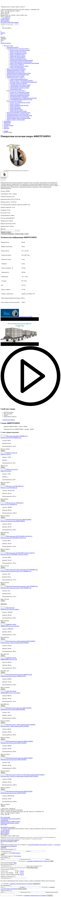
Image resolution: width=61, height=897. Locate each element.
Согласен (3, 847)
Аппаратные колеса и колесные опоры (17, 48)
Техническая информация (7, 234)
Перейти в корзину (6, 43)
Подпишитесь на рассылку (8, 827)
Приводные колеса (15, 106)
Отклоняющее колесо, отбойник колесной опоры (23, 98)
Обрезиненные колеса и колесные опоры (18, 116)
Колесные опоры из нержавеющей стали (18, 74)
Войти (2, 854)
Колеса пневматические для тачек (19, 105)
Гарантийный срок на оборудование (10, 818)
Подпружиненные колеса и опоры (19, 87)
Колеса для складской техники (18, 111)
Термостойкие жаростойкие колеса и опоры (19, 73)
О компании (7, 121)
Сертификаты (4, 820)
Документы (7, 124)
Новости (6, 127)
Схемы (26, 234)
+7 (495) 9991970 (5, 18)
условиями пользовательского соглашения (37, 861)
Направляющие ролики (16, 109)
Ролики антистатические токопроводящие (21, 60)
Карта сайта (4, 824)
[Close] (15, 849)
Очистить (3, 38)
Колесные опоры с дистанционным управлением (23, 82)
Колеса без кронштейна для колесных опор (18, 112)
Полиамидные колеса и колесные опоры (18, 114)
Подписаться (37, 883)
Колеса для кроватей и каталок (18, 53)
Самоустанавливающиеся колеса (19, 79)
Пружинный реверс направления (19, 96)
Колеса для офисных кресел (17, 54)
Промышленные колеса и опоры (16, 70)
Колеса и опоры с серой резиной (16, 119)
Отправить (50, 895)
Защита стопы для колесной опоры (19, 93)
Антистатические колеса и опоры (19, 66)
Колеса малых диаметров (17, 64)
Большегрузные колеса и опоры (15, 76)
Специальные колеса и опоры (15, 77)
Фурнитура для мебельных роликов (19, 92)
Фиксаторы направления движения (19, 95)
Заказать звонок (5, 831)
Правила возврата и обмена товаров (10, 821)
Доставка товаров (8, 125)
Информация (7, 122)
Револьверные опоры (16, 89)
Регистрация (17, 856)
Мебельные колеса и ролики (17, 56)
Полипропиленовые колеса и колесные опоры (19, 115)
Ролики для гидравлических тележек (20, 102)
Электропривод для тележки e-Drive (20, 86)
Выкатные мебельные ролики (18, 59)
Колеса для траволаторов (17, 67)
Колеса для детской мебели (17, 57)
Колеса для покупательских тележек (20, 50)
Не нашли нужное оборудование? (10, 22)
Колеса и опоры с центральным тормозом (21, 80)
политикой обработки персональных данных (40, 844)
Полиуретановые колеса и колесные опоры (18, 118)
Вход (15, 862)
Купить (3, 450)
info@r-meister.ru (5, 21)
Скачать (22, 871)
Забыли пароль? (16, 853)
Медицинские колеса (12, 47)
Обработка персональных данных (10, 823)
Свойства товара (19, 234)
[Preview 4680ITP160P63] (4, 174)
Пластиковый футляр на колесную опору (21, 99)
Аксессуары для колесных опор (15, 90)
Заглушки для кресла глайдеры (18, 83)
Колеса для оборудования (14, 101)
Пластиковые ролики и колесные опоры (21, 61)
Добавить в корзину (6, 232)
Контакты (6, 128)
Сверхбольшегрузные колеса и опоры (20, 85)
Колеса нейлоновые (15, 108)
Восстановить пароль (32, 867)
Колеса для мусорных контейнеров (16, 69)
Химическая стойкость (8, 419)
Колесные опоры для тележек (18, 51)
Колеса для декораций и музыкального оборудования (24, 63)
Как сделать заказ (5, 817)
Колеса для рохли (15, 104)
